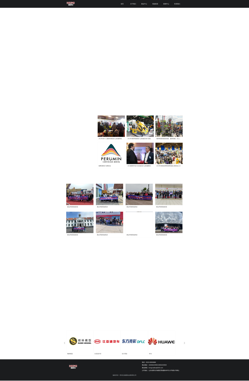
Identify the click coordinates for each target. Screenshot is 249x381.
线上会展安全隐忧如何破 (150, 282)
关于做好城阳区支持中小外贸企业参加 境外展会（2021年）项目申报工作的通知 (161, 294)
